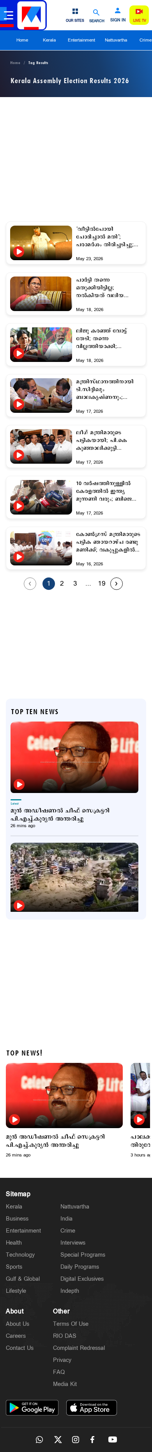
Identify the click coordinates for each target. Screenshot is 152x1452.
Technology (20, 1255)
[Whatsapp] (39, 1439)
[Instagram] (76, 1439)
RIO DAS (64, 1336)
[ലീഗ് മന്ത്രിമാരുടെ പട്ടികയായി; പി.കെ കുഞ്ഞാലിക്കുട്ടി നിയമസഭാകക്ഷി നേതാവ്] (41, 455)
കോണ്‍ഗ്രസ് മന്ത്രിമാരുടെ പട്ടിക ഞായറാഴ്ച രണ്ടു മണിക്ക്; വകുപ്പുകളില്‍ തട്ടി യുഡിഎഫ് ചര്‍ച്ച (108, 542)
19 (102, 584)
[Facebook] (94, 1439)
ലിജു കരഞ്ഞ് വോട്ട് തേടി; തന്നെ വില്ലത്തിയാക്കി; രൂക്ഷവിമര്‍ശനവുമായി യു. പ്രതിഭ (105, 339)
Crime (67, 1231)
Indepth (69, 1291)
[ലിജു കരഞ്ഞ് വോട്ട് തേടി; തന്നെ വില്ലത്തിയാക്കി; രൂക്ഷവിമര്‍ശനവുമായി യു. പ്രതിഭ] (41, 353)
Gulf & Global (23, 1279)
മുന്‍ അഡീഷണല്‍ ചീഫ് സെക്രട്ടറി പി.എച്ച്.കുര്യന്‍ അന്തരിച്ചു (60, 815)
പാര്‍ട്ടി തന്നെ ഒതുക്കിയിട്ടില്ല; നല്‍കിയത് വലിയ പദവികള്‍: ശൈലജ (101, 288)
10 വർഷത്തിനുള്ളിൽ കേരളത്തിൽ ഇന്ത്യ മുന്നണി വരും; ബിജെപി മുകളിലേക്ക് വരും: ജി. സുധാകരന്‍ (107, 491)
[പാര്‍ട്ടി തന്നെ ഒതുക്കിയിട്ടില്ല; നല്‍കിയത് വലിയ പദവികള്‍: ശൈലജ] (41, 293)
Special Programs (82, 1255)
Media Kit (65, 1384)
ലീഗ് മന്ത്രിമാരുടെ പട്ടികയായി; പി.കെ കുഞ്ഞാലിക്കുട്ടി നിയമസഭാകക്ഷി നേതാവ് (101, 440)
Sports (14, 1267)
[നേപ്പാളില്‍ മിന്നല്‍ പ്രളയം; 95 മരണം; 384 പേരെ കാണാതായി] (74, 878)
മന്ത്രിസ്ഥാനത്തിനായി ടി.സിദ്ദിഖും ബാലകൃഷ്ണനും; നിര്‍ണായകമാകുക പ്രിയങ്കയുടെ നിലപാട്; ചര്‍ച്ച (105, 390)
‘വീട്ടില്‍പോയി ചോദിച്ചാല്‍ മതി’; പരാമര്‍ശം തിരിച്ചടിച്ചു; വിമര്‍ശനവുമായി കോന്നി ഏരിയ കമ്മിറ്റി (108, 237)
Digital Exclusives (82, 1279)
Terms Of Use (70, 1324)
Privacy (62, 1360)
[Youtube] (112, 1439)
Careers (16, 1336)
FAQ (59, 1372)
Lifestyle (16, 1291)
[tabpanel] (64, 1110)
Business (17, 1219)
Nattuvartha (116, 40)
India (66, 1219)
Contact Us (20, 1348)
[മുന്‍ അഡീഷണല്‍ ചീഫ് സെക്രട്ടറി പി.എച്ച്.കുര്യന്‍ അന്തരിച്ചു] (74, 757)
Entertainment (81, 40)
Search (96, 20)
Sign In (117, 20)
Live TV (139, 20)
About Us (17, 1324)
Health (14, 1243)
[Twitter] (57, 1439)
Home (22, 40)
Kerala (49, 40)
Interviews (72, 1243)
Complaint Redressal (79, 1348)
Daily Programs (79, 1267)
